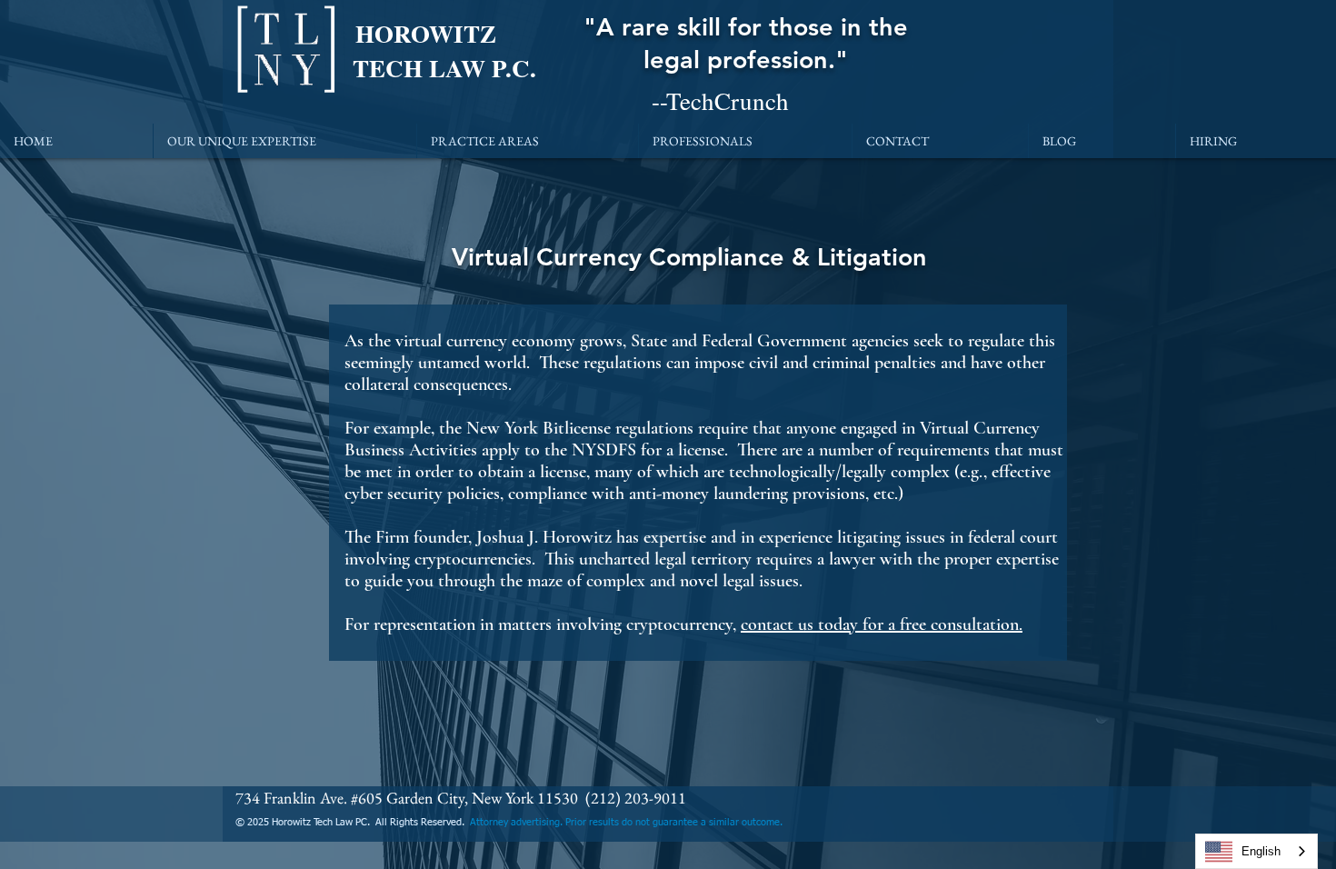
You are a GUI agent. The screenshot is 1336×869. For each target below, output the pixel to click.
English (1261, 851)
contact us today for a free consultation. (881, 624)
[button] (285, 141)
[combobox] (1256, 851)
